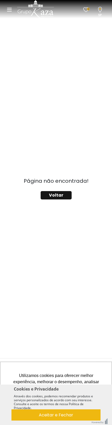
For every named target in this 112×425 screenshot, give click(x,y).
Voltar (56, 195)
